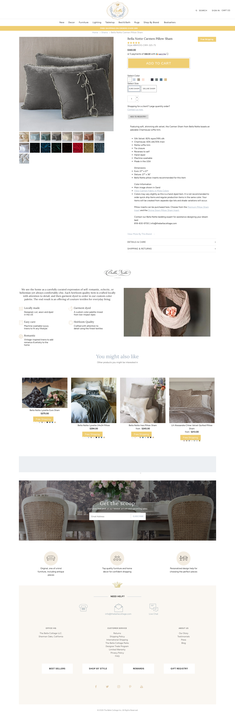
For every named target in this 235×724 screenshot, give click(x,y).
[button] (133, 43)
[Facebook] (95, 687)
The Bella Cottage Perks (117, 643)
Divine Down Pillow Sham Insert (163, 210)
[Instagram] (118, 687)
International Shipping (117, 639)
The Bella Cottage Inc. (113, 710)
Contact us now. (135, 109)
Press (183, 639)
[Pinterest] (130, 687)
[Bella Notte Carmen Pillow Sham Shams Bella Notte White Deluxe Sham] (24, 148)
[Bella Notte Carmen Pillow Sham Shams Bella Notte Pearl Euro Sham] (78, 137)
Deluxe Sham (149, 89)
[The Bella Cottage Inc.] (117, 3)
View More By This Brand (139, 234)
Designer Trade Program (117, 646)
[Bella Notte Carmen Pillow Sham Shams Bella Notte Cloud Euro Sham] (35, 137)
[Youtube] (141, 687)
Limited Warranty (117, 649)
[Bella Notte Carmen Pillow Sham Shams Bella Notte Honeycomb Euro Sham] (89, 148)
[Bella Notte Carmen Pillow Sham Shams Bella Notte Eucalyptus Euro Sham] (46, 137)
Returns (117, 633)
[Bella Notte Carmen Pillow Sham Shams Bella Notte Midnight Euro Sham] (35, 148)
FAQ (117, 656)
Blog (183, 643)
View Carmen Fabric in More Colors (151, 190)
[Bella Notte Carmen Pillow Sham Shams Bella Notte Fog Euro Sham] (66, 84)
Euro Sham (134, 89)
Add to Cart (158, 63)
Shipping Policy (117, 636)
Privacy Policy (117, 653)
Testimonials (183, 636)
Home (95, 32)
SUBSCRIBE (138, 516)
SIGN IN (216, 10)
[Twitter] (107, 687)
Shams (104, 32)
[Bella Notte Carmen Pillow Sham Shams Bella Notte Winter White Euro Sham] (24, 159)
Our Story (183, 633)
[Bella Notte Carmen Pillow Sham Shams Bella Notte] (24, 137)
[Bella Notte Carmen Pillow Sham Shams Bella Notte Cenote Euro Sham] (46, 148)
